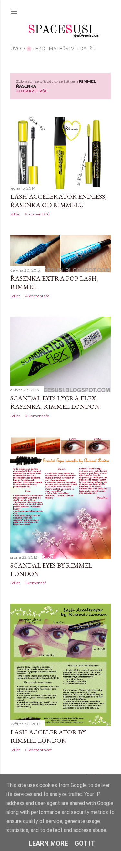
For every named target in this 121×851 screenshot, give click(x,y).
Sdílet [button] (15, 214)
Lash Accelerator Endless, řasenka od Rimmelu (58, 200)
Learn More (48, 843)
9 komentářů (37, 214)
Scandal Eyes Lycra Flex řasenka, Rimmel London (55, 402)
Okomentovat (38, 749)
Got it (85, 843)
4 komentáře (37, 295)
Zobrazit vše (31, 91)
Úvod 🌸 (21, 49)
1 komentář (35, 582)
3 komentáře (37, 415)
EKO (40, 49)
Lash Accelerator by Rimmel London (48, 736)
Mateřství (62, 49)
